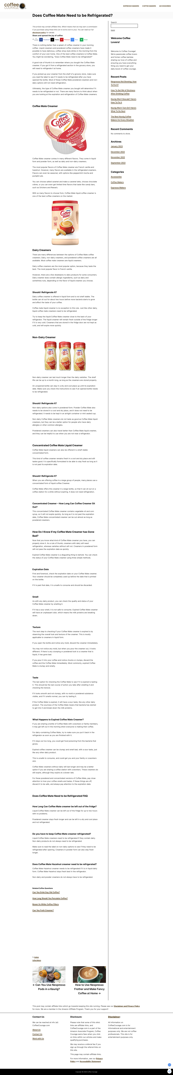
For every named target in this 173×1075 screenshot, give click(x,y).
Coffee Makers (36, 960)
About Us (36, 1030)
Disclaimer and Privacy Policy (127, 1006)
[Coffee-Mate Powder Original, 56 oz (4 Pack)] (65, 222)
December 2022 (118, 152)
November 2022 (118, 157)
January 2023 (117, 146)
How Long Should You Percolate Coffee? (50, 898)
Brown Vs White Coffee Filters (45, 904)
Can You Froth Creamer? (43, 910)
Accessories (116, 177)
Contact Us (37, 1034)
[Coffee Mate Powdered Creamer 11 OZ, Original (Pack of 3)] (65, 356)
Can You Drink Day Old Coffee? (46, 892)
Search (114, 22)
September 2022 (118, 163)
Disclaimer (114, 1017)
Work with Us (38, 1038)
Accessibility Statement (90, 1061)
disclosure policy (39, 33)
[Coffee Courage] (24, 6)
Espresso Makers (118, 188)
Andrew (36, 957)
